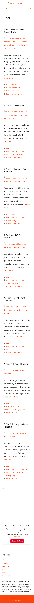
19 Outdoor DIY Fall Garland (13, 236)
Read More (17, 536)
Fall (27, 151)
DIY (19, 88)
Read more (8, 78)
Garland (7, 283)
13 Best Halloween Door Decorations (15, 30)
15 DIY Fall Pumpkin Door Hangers (16, 425)
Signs (21, 154)
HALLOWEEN (11, 84)
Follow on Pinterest (17, 541)
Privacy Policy (6, 576)
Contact (5, 563)
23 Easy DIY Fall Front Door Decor (14, 299)
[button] (30, 9)
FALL (8, 148)
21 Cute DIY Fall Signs (14, 105)
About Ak (5, 560)
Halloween (8, 91)
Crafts (9, 406)
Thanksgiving (9, 475)
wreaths (22, 410)
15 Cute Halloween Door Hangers (16, 170)
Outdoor (14, 154)
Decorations (11, 88)
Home (4, 573)
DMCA (4, 569)
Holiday (16, 91)
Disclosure (5, 566)
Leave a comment (14, 94)
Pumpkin (22, 472)
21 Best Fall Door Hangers (16, 364)
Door (23, 88)
